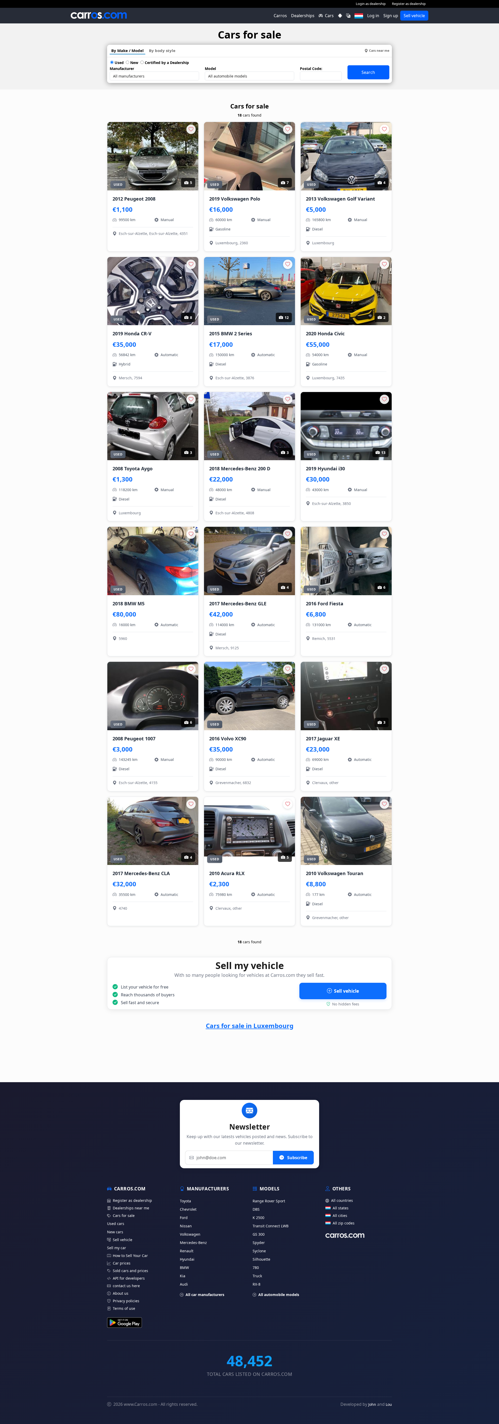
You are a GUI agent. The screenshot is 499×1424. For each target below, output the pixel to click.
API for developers (129, 1278)
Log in (373, 15)
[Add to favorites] (191, 129)
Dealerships (302, 15)
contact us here (126, 1285)
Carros (280, 15)
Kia (182, 1275)
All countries (342, 1200)
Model (210, 68)
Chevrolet (188, 1209)
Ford (184, 1217)
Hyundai (187, 1259)
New (133, 62)
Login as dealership (371, 3)
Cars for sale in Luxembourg (249, 1025)
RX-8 (256, 1284)
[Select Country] (358, 15)
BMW (184, 1267)
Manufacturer (122, 68)
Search (368, 72)
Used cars (115, 1223)
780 (256, 1267)
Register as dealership (409, 3)
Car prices (121, 1263)
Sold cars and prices (130, 1270)
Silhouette (261, 1259)
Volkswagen (190, 1234)
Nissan (186, 1225)
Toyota (185, 1200)
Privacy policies (126, 1300)
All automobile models (278, 1294)
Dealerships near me (131, 1207)
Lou (389, 1404)
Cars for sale (124, 1215)
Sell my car (116, 1247)
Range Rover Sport (269, 1200)
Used (119, 62)
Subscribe (296, 1157)
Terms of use (124, 1308)
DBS (256, 1209)
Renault (186, 1250)
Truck (257, 1275)
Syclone (259, 1250)
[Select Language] (348, 15)
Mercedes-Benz (193, 1242)
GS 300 (259, 1234)
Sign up (390, 15)
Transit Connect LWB (270, 1225)
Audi (184, 1284)
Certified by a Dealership (166, 62)
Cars (329, 15)
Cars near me (379, 50)
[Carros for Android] (340, 15)
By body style (162, 50)
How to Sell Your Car (130, 1255)
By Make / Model (127, 50)
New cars (115, 1231)
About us (120, 1293)
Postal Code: (311, 68)
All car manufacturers (205, 1294)
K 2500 (258, 1217)
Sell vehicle (414, 15)
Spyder (259, 1242)
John (372, 1404)
